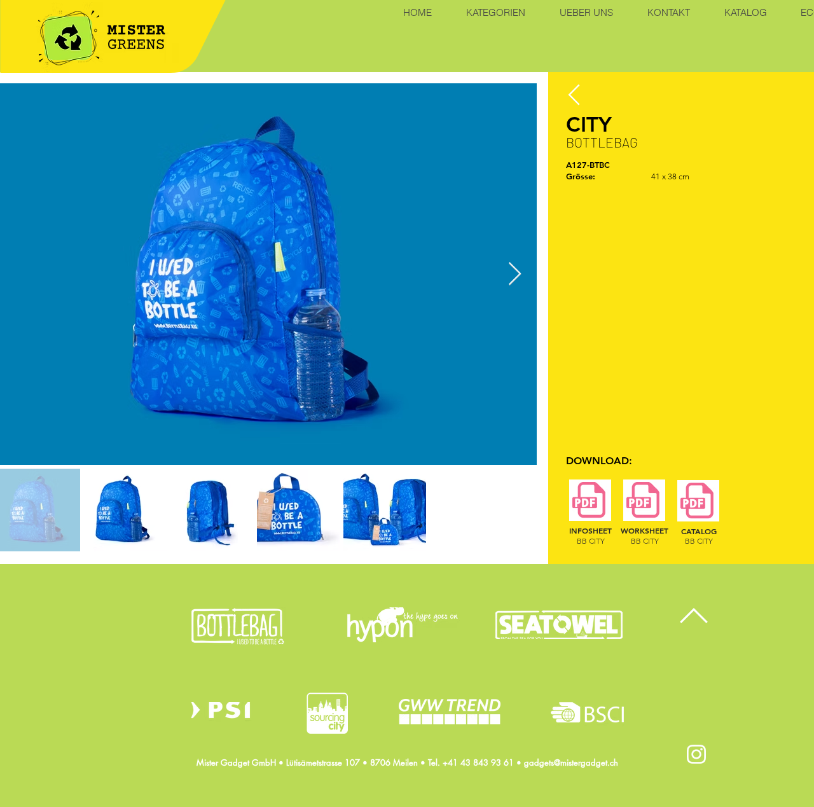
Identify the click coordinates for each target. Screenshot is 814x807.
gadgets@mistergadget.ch (571, 762)
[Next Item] (514, 274)
